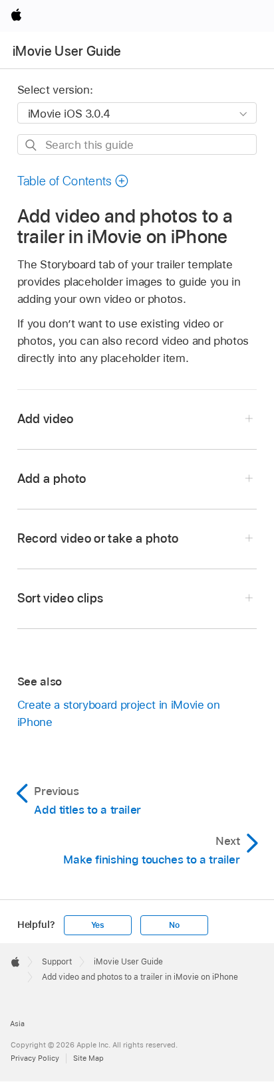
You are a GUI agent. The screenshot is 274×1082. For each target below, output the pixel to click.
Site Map (88, 1058)
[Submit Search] (32, 145)
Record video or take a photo (98, 538)
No (174, 925)
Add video (45, 418)
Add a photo (51, 478)
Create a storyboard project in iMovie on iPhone (118, 713)
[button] (73, 181)
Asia (17, 1023)
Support (57, 961)
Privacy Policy (35, 1058)
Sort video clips (60, 598)
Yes (97, 925)
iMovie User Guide (67, 51)
